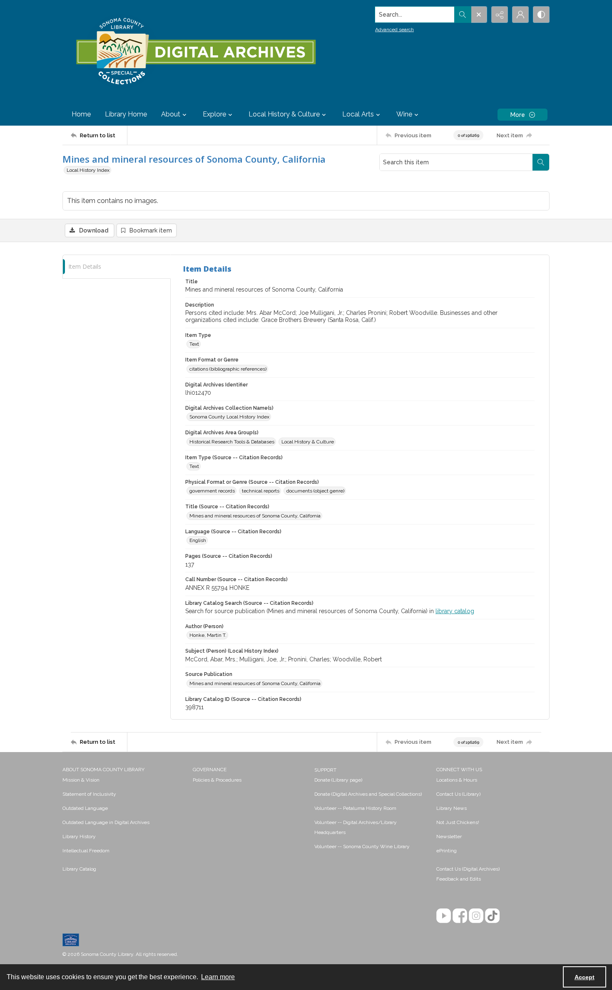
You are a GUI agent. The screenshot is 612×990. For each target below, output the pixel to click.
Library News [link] (451, 808)
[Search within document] (540, 162)
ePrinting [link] (446, 851)
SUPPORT (325, 770)
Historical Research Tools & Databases (231, 442)
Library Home (126, 114)
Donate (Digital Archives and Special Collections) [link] (368, 794)
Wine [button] (404, 114)
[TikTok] (492, 915)
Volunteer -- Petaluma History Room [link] (355, 808)
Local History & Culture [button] (284, 114)
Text (194, 344)
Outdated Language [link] (85, 808)
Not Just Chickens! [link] (457, 822)
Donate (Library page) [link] (338, 780)
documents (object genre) (315, 491)
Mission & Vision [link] (81, 780)
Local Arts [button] (358, 114)
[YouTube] (443, 915)
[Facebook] (460, 915)
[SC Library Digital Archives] (195, 51)
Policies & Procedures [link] (217, 780)
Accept (585, 977)
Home (81, 114)
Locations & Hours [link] (456, 780)
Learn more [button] (218, 976)
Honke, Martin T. (207, 635)
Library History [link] (79, 836)
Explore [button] (214, 114)
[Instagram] (476, 915)
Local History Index (88, 170)
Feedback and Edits (458, 879)
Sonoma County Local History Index (229, 417)
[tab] (116, 267)
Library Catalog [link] (79, 869)
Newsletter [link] (449, 836)
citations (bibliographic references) (227, 369)
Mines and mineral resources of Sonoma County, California (255, 516)
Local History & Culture (307, 442)
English (197, 540)
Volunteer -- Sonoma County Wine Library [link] (362, 846)
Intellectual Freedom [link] (85, 851)
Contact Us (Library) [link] (458, 794)
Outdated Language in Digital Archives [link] (105, 822)
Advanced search (394, 29)
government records (212, 491)
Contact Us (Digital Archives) (468, 869)
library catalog (454, 611)
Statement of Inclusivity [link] (89, 794)
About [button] (170, 114)
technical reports (260, 491)
